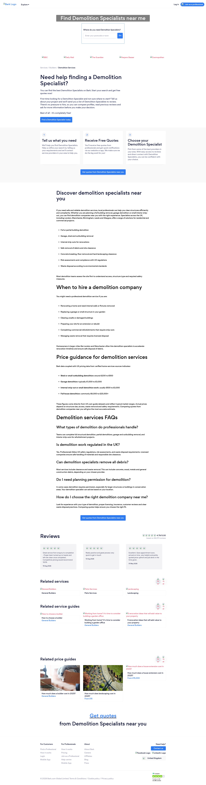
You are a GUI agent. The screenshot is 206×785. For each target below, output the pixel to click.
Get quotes (103, 715)
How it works (45, 752)
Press (86, 763)
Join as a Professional (70, 756)
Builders (52, 67)
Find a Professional (48, 749)
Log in (176, 4)
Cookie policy (94, 778)
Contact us (158, 748)
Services (44, 67)
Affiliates (88, 756)
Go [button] (120, 35)
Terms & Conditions (77, 778)
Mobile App (45, 759)
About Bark (89, 749)
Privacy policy (107, 778)
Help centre (66, 759)
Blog (86, 759)
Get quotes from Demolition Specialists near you (103, 172)
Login (42, 756)
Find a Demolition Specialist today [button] (56, 119)
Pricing (64, 752)
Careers (87, 752)
